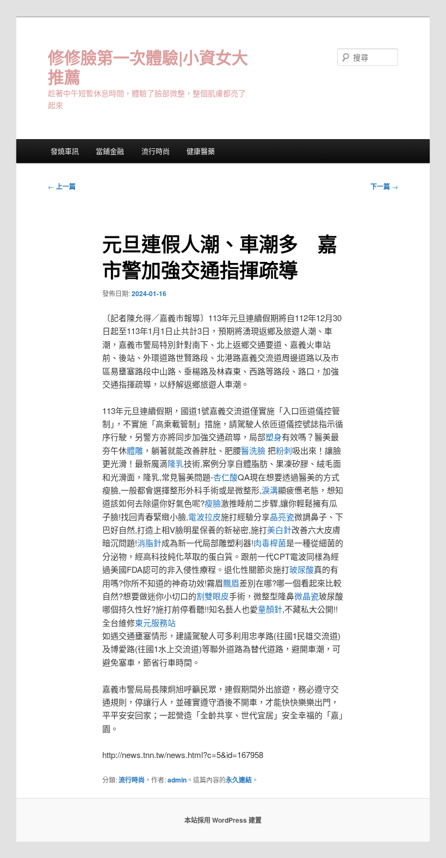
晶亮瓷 (282, 516)
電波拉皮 (204, 516)
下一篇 (384, 186)
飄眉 (231, 582)
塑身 (273, 436)
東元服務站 (155, 622)
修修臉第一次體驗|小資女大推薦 (148, 66)
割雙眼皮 (212, 596)
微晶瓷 (306, 596)
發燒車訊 (65, 151)
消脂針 (149, 542)
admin (177, 780)
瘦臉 (213, 503)
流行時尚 (155, 151)
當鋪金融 (110, 151)
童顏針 (270, 609)
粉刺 (284, 450)
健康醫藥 (201, 151)
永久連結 (239, 780)
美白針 (279, 529)
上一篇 (62, 186)
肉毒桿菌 (269, 542)
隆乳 (176, 463)
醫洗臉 (254, 450)
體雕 (135, 450)
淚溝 (270, 490)
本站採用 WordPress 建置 (223, 820)
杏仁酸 (225, 477)
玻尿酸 (301, 569)
